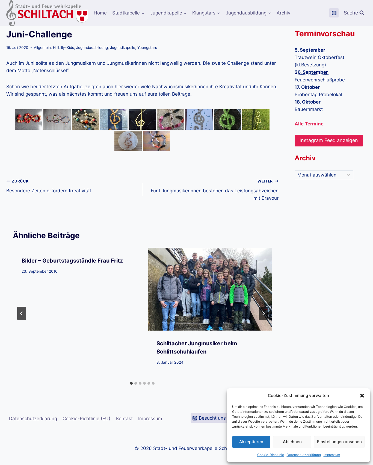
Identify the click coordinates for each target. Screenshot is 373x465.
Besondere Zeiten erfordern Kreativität (48, 186)
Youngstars (147, 47)
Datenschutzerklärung (304, 455)
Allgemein (42, 47)
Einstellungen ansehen (339, 441)
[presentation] (210, 289)
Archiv (283, 13)
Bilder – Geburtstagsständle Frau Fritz (72, 260)
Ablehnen (292, 441)
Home (100, 13)
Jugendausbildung (92, 47)
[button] (362, 395)
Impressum (332, 455)
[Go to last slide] (21, 313)
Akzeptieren (251, 441)
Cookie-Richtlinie (270, 455)
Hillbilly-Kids (63, 47)
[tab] (131, 383)
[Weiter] (263, 313)
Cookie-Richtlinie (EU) (86, 418)
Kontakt (124, 418)
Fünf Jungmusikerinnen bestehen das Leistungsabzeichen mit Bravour (214, 190)
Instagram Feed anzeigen (329, 140)
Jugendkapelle (122, 47)
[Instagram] (334, 12)
